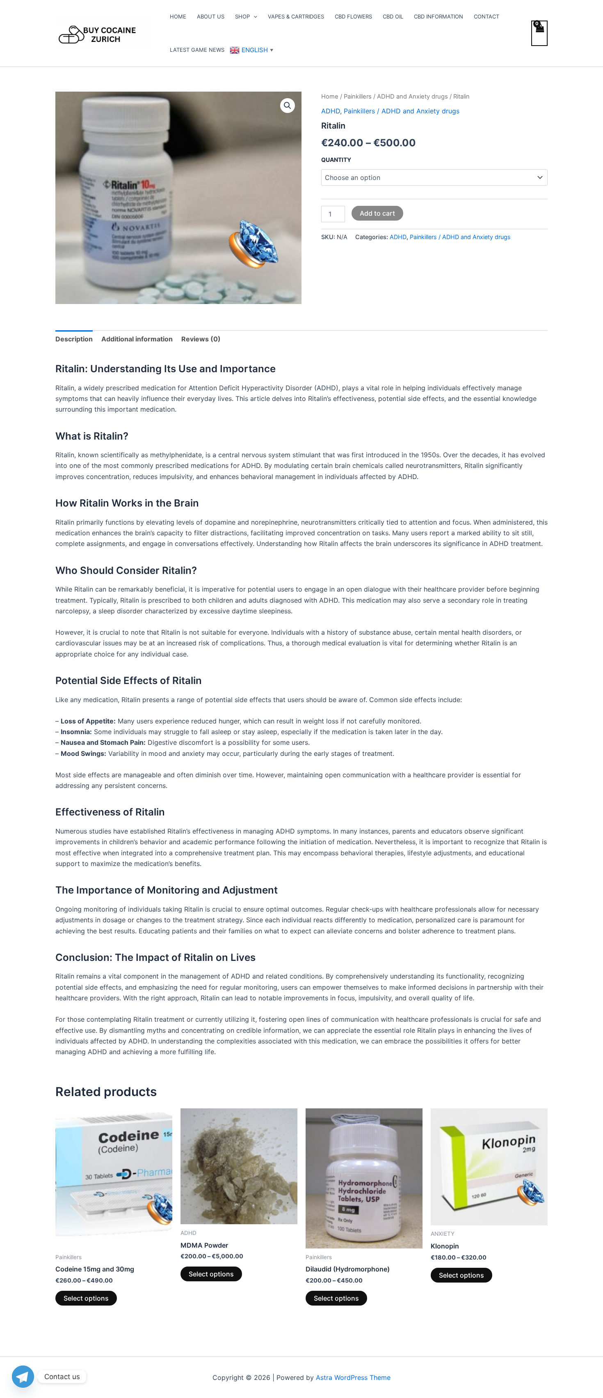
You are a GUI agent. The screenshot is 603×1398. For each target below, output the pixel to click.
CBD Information (438, 16)
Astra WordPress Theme (353, 1377)
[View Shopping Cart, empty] (539, 33)
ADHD (330, 111)
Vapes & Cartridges (296, 16)
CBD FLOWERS (353, 16)
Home (178, 16)
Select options (86, 1298)
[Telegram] (23, 1377)
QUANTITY (336, 159)
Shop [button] (242, 16)
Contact (486, 16)
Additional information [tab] (137, 339)
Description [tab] (74, 339)
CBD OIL (393, 16)
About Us (210, 16)
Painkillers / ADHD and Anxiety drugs (396, 96)
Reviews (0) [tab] (201, 339)
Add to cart (377, 213)
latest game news (197, 49)
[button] (253, 16)
